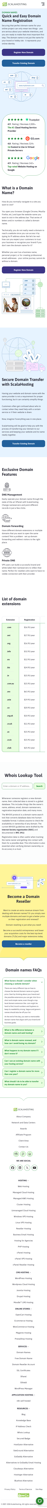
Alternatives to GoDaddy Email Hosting (23, 1462)
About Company (23, 1116)
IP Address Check (23, 1426)
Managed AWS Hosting (23, 1198)
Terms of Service (25, 1489)
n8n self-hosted (23, 1401)
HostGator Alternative (23, 1444)
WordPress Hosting (23, 1278)
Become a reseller (23, 944)
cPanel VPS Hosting (23, 1259)
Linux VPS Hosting (24, 1222)
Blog (23, 1414)
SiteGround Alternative (23, 1450)
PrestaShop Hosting (23, 1339)
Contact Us (23, 1147)
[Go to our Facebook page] (13, 1171)
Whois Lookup (23, 1432)
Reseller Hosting (23, 1228)
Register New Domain (23, 52)
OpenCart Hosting (24, 1315)
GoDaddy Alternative (23, 1456)
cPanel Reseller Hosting (23, 1265)
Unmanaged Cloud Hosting (24, 1210)
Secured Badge (23, 1438)
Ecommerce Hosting (23, 1321)
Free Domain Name (23, 1358)
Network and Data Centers (23, 1122)
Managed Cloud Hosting (23, 1192)
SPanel (23, 1376)
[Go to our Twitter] (27, 1171)
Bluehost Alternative (23, 1480)
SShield (23, 1382)
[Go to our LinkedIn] (20, 1171)
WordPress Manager (24, 1388)
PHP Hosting (23, 1246)
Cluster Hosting (23, 1204)
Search (39, 786)
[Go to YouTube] (34, 1171)
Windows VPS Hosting (23, 1216)
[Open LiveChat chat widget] (39, 1501)
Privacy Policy (10, 1489)
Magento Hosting (23, 1333)
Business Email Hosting (23, 1234)
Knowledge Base (23, 1420)
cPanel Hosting (23, 1252)
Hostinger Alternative (23, 1474)
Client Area (24, 1141)
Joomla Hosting (23, 1290)
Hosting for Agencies (23, 1240)
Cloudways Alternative (24, 1468)
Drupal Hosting (23, 1296)
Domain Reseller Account (23, 1364)
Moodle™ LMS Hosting (23, 1302)
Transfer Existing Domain (23, 63)
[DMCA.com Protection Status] (23, 1495)
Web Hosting (23, 1186)
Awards (23, 1128)
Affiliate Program (23, 1134)
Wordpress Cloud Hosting (23, 1284)
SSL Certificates (23, 1370)
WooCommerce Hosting (23, 1327)
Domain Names (23, 1352)
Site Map (39, 1489)
